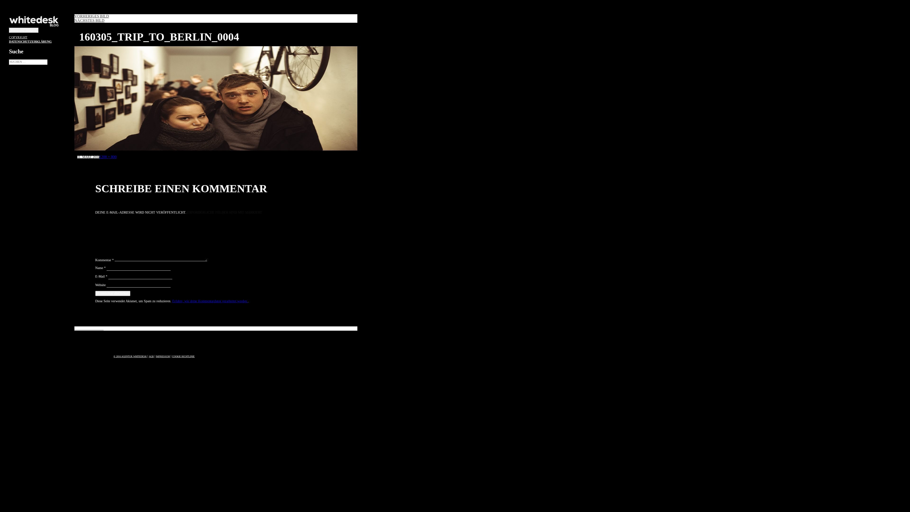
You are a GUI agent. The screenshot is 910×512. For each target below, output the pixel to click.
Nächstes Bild (89, 20)
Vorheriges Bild (91, 16)
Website (100, 285)
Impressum (163, 356)
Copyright (18, 37)
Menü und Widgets (23, 30)
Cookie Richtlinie (183, 356)
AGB (151, 356)
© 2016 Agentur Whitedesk (130, 356)
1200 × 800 (108, 157)
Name (100, 268)
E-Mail (101, 276)
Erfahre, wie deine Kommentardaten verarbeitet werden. (210, 301)
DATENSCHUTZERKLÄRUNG (30, 41)
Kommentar (104, 260)
